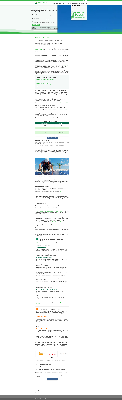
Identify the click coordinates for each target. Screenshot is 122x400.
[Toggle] (37, 365)
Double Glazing (75, 3)
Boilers (69, 3)
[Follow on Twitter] (85, 0)
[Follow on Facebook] (83, 0)
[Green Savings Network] (41, 3)
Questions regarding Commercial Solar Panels (45, 86)
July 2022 (37, 392)
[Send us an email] (86, 0)
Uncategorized (51, 392)
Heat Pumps (64, 3)
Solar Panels (58, 3)
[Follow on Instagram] (84, 0)
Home (54, 3)
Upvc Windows (81, 3)
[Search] (86, 3)
